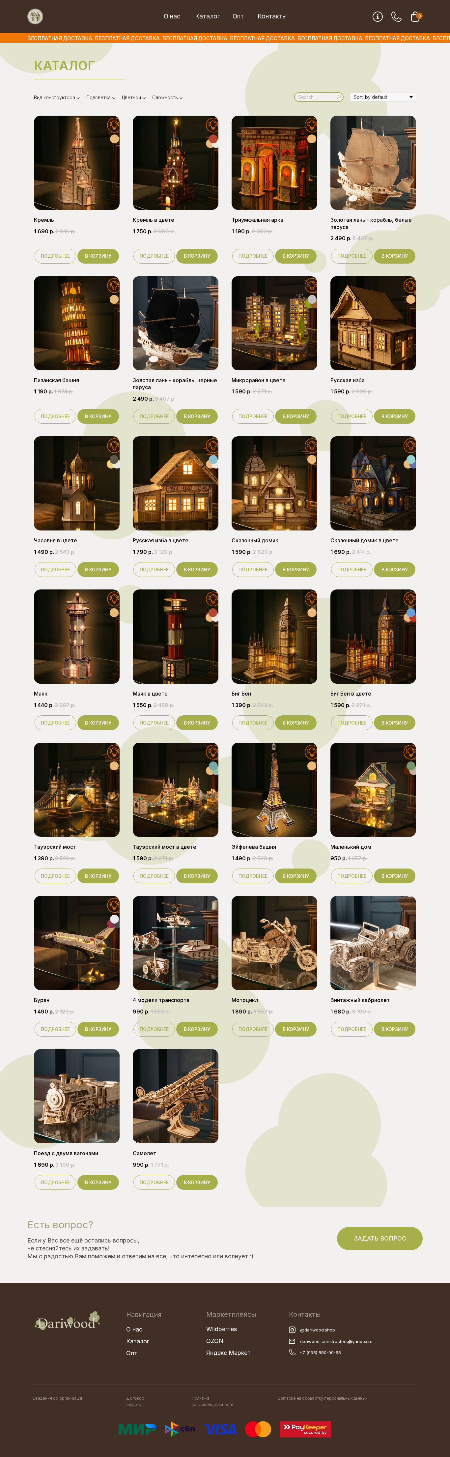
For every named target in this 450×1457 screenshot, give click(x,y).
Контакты (272, 16)
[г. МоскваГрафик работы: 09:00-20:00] (377, 16)
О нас (172, 16)
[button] (380, 1238)
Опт (238, 16)
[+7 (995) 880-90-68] (396, 16)
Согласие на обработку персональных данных (322, 1398)
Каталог (207, 16)
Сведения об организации (57, 1398)
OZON (214, 1340)
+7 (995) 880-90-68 (320, 1352)
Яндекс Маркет (228, 1352)
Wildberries (221, 1329)
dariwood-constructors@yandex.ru (336, 1341)
